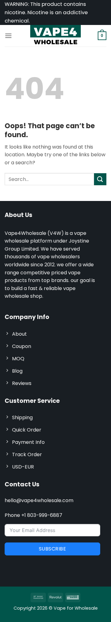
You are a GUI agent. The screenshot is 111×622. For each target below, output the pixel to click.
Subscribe (52, 548)
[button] (8, 35)
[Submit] (100, 179)
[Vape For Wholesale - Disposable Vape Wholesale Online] (55, 36)
